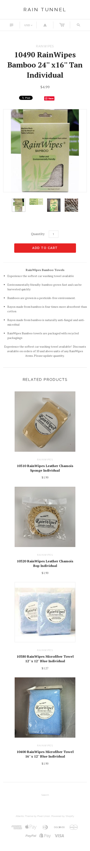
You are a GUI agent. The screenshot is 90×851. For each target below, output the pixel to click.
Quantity (38, 234)
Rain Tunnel (45, 9)
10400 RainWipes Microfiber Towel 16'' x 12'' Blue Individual (45, 754)
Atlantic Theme (24, 816)
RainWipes (45, 459)
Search (45, 794)
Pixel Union (43, 816)
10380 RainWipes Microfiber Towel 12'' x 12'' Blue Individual (45, 658)
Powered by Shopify (62, 816)
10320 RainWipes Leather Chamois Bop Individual (45, 563)
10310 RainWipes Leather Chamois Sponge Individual (45, 468)
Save (51, 98)
